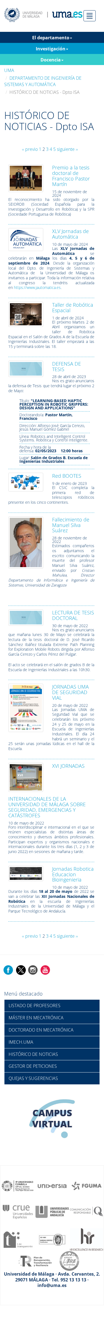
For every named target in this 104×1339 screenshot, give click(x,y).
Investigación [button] (50, 49)
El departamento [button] (50, 38)
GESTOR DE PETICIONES (33, 1066)
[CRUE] (17, 1211)
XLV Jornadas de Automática (70, 234)
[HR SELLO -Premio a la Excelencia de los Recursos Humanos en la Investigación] (86, 1239)
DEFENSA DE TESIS (66, 366)
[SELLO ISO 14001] (52, 1239)
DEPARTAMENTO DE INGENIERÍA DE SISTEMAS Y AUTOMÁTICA (43, 81)
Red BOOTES (66, 475)
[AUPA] (52, 1211)
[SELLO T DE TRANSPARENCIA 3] (17, 1239)
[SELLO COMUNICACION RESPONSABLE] (86, 1211)
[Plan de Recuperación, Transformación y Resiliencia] (35, 1260)
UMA (9, 70)
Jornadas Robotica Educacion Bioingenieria (73, 874)
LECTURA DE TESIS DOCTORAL (73, 615)
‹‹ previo (30, 149)
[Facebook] (8, 970)
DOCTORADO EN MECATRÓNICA (41, 1030)
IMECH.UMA (21, 1042)
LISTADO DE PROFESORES (34, 1005)
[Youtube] (45, 970)
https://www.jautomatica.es (37, 287)
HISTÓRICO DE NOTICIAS (33, 1054)
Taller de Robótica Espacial (72, 307)
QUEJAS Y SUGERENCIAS (33, 1078)
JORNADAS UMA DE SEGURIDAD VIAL (70, 692)
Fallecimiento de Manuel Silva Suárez (70, 525)
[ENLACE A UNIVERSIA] (52, 1186)
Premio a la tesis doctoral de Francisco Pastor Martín (71, 175)
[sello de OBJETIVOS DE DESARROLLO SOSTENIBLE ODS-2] (17, 1186)
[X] (20, 970)
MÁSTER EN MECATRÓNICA (36, 1018)
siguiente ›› (67, 149)
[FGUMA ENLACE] (86, 1186)
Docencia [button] (50, 60)
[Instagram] (33, 970)
